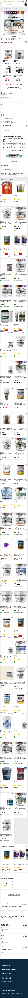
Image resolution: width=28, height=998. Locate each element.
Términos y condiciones (7, 981)
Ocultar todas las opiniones (14, 894)
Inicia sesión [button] (21, 1)
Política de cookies (6, 983)
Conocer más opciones (5, 109)
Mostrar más (14, 161)
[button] (14, 5)
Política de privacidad (6, 985)
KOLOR (2, 38)
